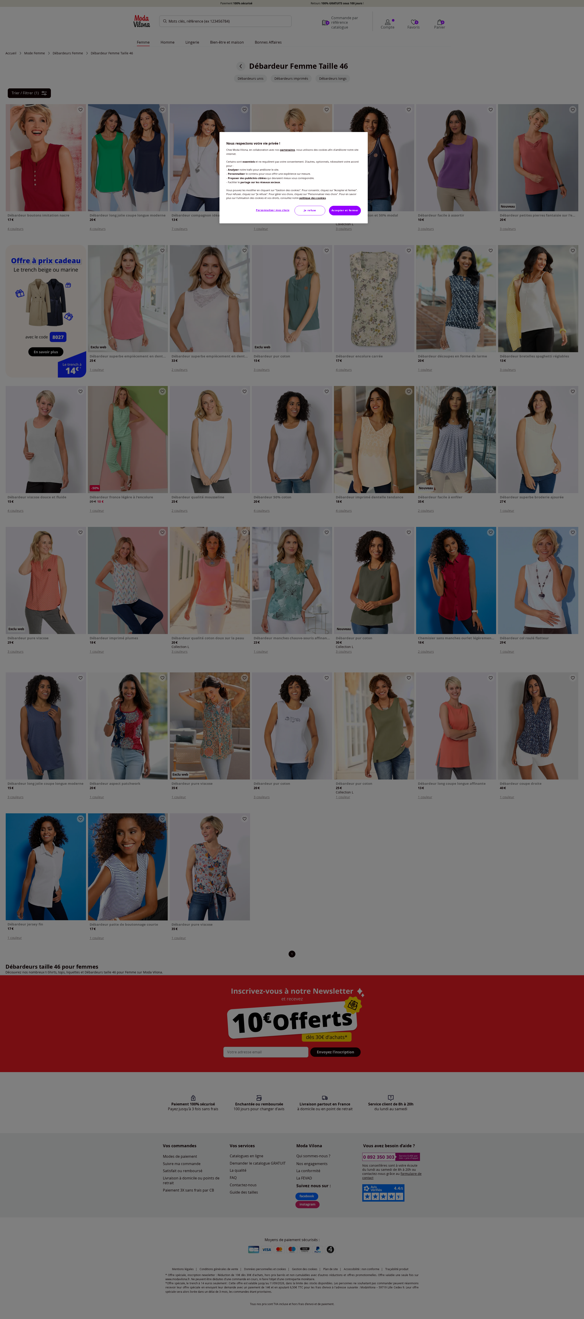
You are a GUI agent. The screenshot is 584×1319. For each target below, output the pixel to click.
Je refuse (310, 210)
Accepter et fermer (344, 210)
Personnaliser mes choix (272, 210)
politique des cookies (312, 198)
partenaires (287, 150)
